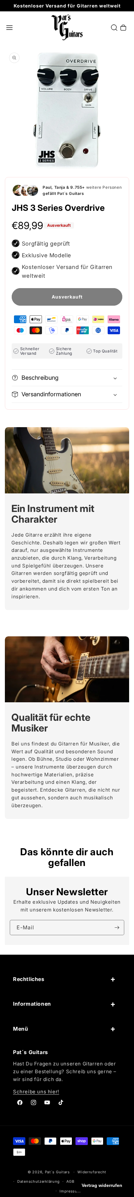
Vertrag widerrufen (102, 1185)
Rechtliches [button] (29, 979)
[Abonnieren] (117, 927)
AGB (70, 1181)
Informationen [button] (32, 1003)
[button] (9, 27)
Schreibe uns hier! (36, 1092)
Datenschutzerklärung (38, 1181)
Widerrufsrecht (91, 1172)
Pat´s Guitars (57, 1172)
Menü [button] (20, 1028)
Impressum (70, 1191)
